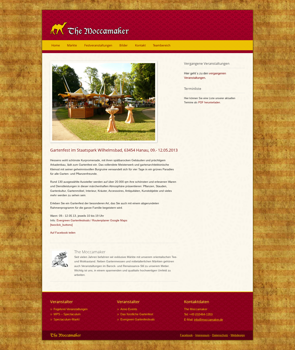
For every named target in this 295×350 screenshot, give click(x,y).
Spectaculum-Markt (66, 319)
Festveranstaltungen (98, 45)
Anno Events (128, 309)
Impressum (202, 335)
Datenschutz (220, 335)
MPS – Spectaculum (67, 314)
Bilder (123, 45)
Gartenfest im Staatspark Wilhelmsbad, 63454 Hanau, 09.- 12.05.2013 (114, 150)
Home (55, 45)
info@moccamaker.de (208, 319)
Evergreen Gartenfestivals (73, 220)
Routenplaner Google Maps (109, 220)
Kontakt (140, 45)
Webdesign (238, 335)
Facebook (186, 335)
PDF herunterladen (209, 102)
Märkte (72, 45)
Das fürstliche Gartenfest (136, 314)
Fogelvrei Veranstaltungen (70, 309)
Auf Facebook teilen (62, 232)
